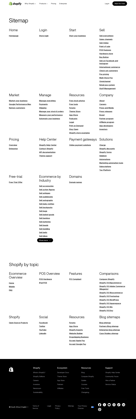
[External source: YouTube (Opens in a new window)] (109, 404)
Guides (83, 380)
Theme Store (62, 376)
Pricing (53, 4)
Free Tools (85, 388)
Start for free (120, 4)
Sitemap (71, 406)
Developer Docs (63, 372)
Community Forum (111, 376)
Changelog (85, 392)
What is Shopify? (39, 372)
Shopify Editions (39, 376)
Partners (60, 384)
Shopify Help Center (112, 372)
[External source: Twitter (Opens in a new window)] (104, 404)
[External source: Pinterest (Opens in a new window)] (99, 409)
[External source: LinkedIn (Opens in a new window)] (123, 404)
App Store (61, 380)
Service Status (110, 384)
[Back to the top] (11, 369)
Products (42, 4)
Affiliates (60, 388)
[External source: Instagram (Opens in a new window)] (114, 404)
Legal (49, 406)
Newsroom (37, 388)
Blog (83, 372)
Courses (84, 384)
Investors (36, 384)
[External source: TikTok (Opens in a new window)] (118, 404)
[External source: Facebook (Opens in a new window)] (99, 404)
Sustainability (38, 392)
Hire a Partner (110, 380)
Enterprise (63, 4)
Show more (43, 240)
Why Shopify (29, 4)
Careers (36, 380)
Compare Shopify (87, 376)
